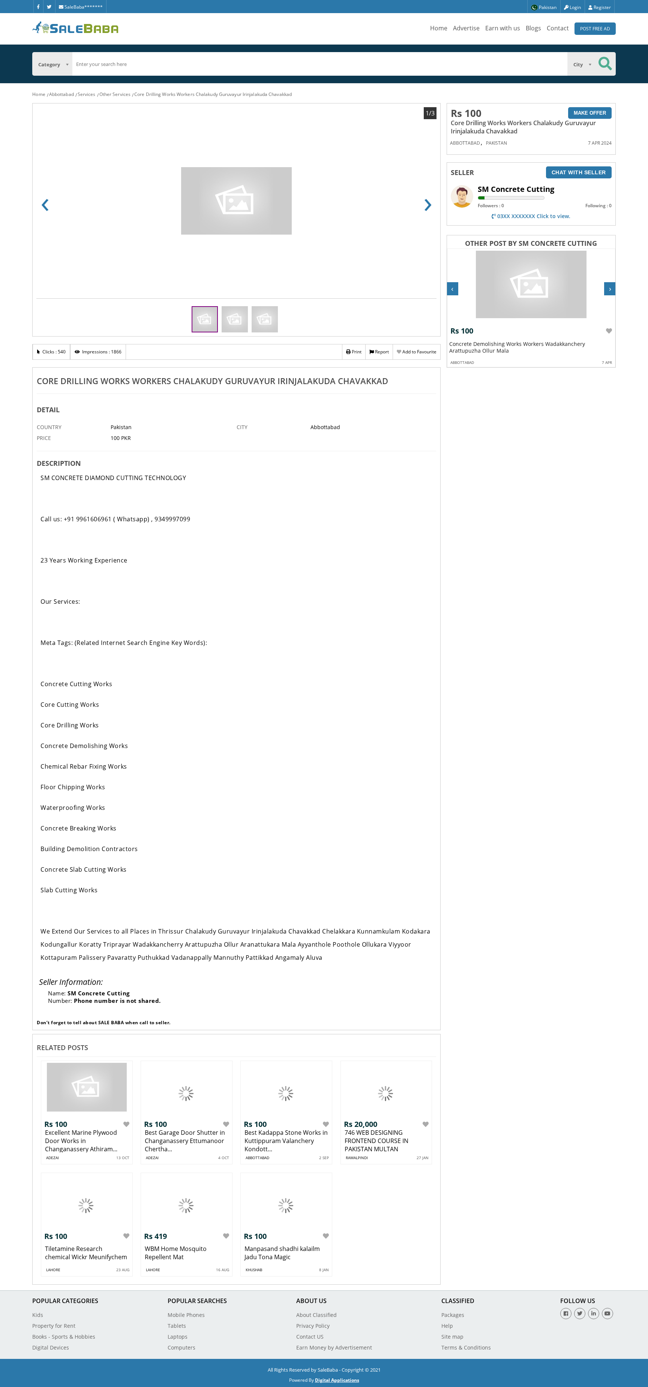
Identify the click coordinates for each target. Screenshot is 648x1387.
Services (87, 94)
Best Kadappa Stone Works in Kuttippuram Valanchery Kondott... (286, 1140)
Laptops (178, 1336)
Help (447, 1325)
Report (381, 352)
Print (356, 352)
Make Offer (590, 113)
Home (438, 28)
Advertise (466, 28)
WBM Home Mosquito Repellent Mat (176, 1253)
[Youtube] (607, 1313)
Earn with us (502, 28)
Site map (452, 1336)
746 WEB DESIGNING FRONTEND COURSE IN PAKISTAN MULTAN (376, 1140)
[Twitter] (49, 6)
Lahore (53, 1269)
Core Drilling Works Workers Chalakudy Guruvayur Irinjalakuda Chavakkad (213, 94)
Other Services (114, 94)
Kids (37, 1314)
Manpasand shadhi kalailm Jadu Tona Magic (282, 1253)
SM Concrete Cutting (516, 189)
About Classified (316, 1314)
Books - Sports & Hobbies (63, 1336)
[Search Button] (605, 64)
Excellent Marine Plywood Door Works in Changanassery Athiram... (81, 1140)
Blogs (533, 28)
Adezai (52, 1157)
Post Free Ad (595, 28)
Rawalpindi (357, 1157)
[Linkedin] (593, 1313)
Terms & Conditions (466, 1347)
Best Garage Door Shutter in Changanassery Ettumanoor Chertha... (185, 1140)
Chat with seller (579, 172)
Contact (558, 28)
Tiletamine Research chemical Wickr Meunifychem (86, 1253)
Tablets (177, 1325)
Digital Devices (50, 1347)
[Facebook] (38, 6)
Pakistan (496, 143)
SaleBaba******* (83, 7)
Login (574, 7)
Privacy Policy (313, 1325)
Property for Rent (53, 1325)
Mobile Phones (186, 1314)
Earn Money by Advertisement (334, 1347)
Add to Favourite (418, 352)
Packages (452, 1314)
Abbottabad (61, 94)
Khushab (254, 1269)
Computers (181, 1347)
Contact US (310, 1336)
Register (601, 7)
